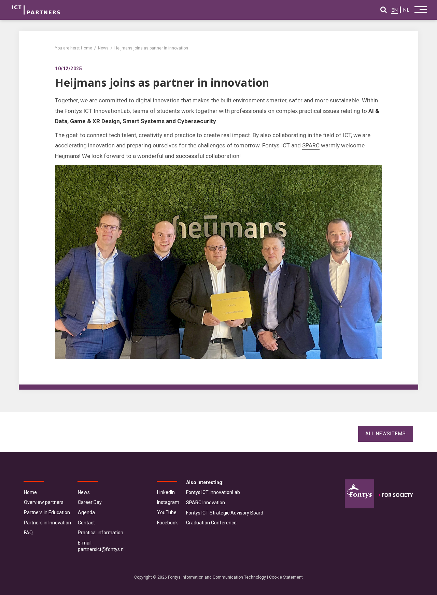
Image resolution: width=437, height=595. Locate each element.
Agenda (86, 512)
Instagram (168, 502)
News (103, 48)
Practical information (100, 532)
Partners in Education (47, 512)
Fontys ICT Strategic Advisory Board (224, 513)
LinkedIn (166, 492)
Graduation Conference (211, 522)
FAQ (28, 532)
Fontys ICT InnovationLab (213, 492)
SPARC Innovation (205, 502)
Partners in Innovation (47, 522)
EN (394, 9)
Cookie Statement (286, 577)
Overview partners (44, 502)
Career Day (90, 502)
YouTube (167, 512)
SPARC (311, 145)
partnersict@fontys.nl (101, 549)
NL (406, 9)
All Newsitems (385, 433)
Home (86, 48)
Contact (86, 522)
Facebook (167, 522)
